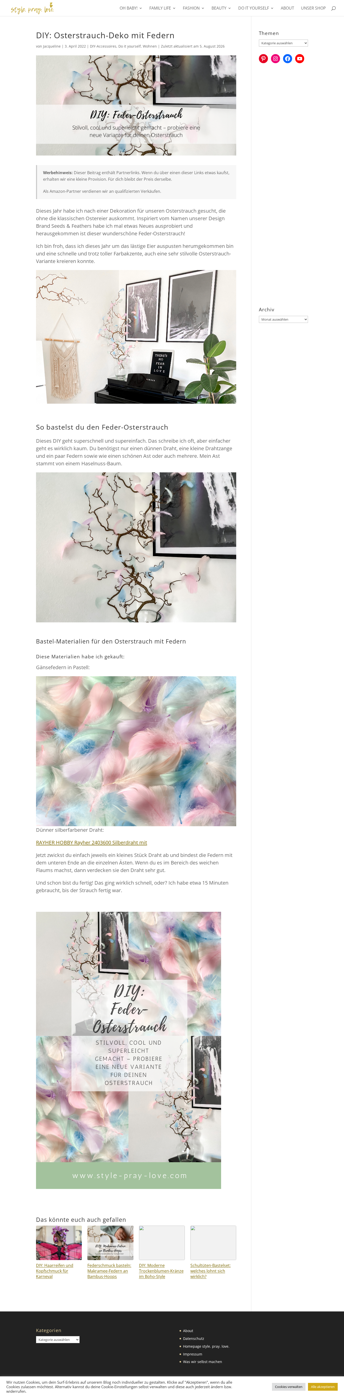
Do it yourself (253, 8)
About (287, 8)
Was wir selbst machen (202, 1361)
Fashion (191, 8)
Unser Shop (313, 8)
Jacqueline (52, 46)
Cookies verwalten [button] (288, 1386)
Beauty (219, 8)
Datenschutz (193, 1338)
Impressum (192, 1354)
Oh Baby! (128, 8)
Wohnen (150, 46)
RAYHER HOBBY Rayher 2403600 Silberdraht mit (91, 842)
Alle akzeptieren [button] (323, 1386)
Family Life (160, 8)
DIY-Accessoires (103, 46)
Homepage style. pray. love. (206, 1346)
